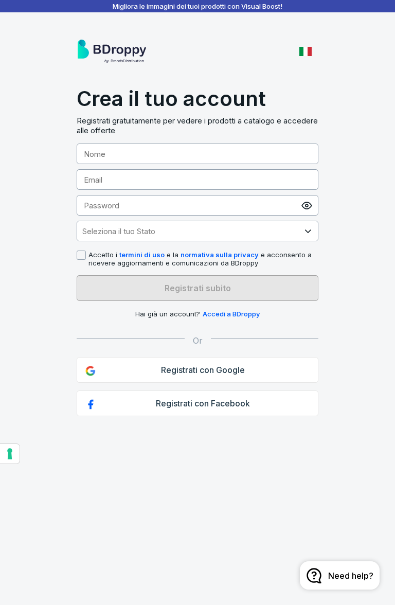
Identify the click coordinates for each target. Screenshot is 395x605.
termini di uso (142, 255)
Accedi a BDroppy (231, 314)
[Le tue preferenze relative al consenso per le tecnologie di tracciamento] (10, 454)
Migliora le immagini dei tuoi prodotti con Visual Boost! (197, 6)
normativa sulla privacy (220, 255)
